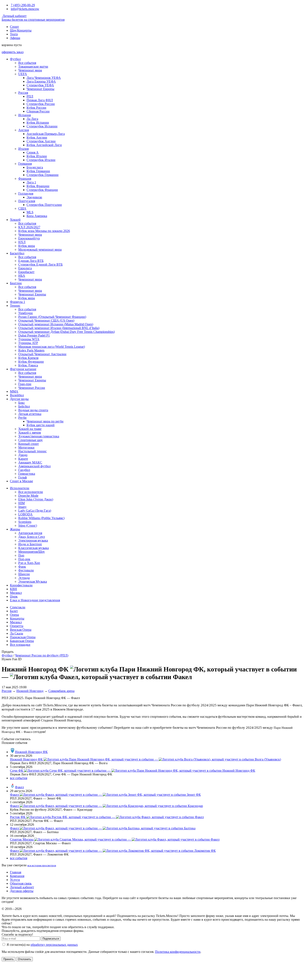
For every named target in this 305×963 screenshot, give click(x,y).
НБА (21, 275)
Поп (21, 555)
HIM (21, 503)
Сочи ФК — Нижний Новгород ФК (132, 770)
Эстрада (24, 578)
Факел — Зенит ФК (105, 794)
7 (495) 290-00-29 (23, 5)
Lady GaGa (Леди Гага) (34, 510)
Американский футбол (34, 466)
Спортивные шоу (30, 440)
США (22, 208)
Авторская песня (30, 533)
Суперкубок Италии (41, 160)
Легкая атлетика (29, 414)
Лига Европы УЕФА (41, 81)
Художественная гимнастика (38, 436)
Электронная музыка (33, 540)
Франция (24, 178)
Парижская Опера (22, 637)
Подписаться (51, 938)
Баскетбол (17, 253)
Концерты (17, 618)
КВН (13, 589)
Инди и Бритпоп (30, 544)
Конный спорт (28, 443)
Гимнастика (26, 473)
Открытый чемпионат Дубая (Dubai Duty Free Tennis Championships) (66, 331)
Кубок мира (26, 246)
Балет (14, 611)
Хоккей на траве (29, 429)
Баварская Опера (22, 641)
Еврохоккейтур (29, 238)
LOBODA (25, 514)
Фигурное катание (23, 369)
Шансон (24, 574)
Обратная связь (21, 883)
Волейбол (17, 395)
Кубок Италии (37, 156)
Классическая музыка (33, 548)
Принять (8, 959)
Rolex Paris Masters (31, 350)
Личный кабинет (14, 16)
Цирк (14, 596)
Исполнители (19, 488)
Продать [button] (7, 651)
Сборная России (38, 111)
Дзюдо (22, 455)
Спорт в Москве (21, 481)
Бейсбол (24, 406)
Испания (24, 115)
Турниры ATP (28, 343)
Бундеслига (35, 167)
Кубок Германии (38, 171)
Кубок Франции (38, 186)
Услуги (15, 879)
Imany (22, 507)
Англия (23, 130)
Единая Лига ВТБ (31, 260)
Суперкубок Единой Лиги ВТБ (40, 264)
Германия (25, 163)
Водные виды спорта (33, 410)
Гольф (22, 477)
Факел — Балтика (102, 828)
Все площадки (20, 644)
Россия (23, 92)
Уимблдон (25, 313)
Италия (23, 148)
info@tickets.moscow (25, 9)
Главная (15, 872)
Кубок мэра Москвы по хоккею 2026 (44, 231)
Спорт (14, 26)
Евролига (25, 268)
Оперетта (16, 626)
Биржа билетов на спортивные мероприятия (33, 19)
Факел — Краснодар (106, 806)
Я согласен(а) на (42, 944)
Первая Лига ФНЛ (40, 100)
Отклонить (24, 959)
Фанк (22, 566)
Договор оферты (21, 891)
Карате (23, 458)
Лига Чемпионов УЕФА (44, 77)
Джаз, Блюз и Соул (31, 536)
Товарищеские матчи (33, 66)
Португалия (26, 201)
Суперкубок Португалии (44, 204)
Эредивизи (34, 197)
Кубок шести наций (41, 425)
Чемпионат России (31, 387)
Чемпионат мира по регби (45, 421)
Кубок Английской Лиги (44, 145)
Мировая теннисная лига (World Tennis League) (51, 346)
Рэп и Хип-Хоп (29, 563)
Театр (14, 34)
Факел (19, 787)
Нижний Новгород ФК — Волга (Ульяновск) (145, 759)
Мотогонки (26, 447)
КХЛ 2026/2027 (29, 227)
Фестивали (26, 570)
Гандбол (24, 470)
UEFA (22, 74)
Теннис (15, 305)
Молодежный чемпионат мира (40, 249)
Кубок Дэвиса (28, 365)
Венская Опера (20, 629)
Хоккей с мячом (29, 432)
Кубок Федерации (31, 361)
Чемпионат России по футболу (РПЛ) (41, 655)
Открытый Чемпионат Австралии (42, 354)
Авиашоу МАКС (30, 462)
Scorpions (24, 522)
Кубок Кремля (28, 358)
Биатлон (16, 283)
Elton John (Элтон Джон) (35, 499)
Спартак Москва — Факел (115, 839)
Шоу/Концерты (21, 30)
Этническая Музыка (32, 581)
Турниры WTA (28, 339)
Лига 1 (31, 182)
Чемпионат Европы (40, 89)
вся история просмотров (41, 865)
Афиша (15, 38)
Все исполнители (30, 492)
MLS (30, 212)
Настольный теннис (32, 451)
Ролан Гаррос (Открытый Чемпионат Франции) (52, 317)
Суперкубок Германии (43, 175)
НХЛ (22, 242)
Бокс (21, 402)
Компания (17, 876)
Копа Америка (37, 216)
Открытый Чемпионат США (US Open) (46, 320)
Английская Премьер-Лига (46, 133)
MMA (14, 391)
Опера (14, 614)
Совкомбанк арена (61, 691)
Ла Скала (16, 633)
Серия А (33, 152)
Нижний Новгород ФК (31, 752)
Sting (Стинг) (27, 525)
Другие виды (19, 399)
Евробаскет (26, 272)
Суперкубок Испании (42, 126)
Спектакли (17, 607)
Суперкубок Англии (41, 141)
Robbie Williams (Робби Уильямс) (41, 518)
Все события (27, 63)
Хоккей (15, 219)
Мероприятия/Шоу (31, 551)
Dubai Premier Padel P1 (34, 335)
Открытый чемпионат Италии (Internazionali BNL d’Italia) (58, 328)
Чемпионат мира (30, 70)
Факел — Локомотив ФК (113, 850)
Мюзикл (16, 592)
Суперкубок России (41, 104)
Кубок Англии (37, 137)
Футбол (15, 59)
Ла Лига (32, 119)
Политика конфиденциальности (177, 951)
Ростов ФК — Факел (107, 817)
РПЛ (30, 96)
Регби (22, 417)
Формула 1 (17, 302)
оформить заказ (12, 52)
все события (18, 778)
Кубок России (36, 107)
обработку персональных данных (54, 944)
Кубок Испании (38, 122)
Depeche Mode (28, 495)
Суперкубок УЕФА (40, 85)
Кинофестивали (21, 585)
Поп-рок (24, 559)
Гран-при (24, 384)
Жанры (15, 529)
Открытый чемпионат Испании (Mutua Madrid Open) (55, 324)
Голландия (25, 193)
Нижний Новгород (29, 691)
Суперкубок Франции (42, 190)
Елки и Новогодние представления (35, 600)
